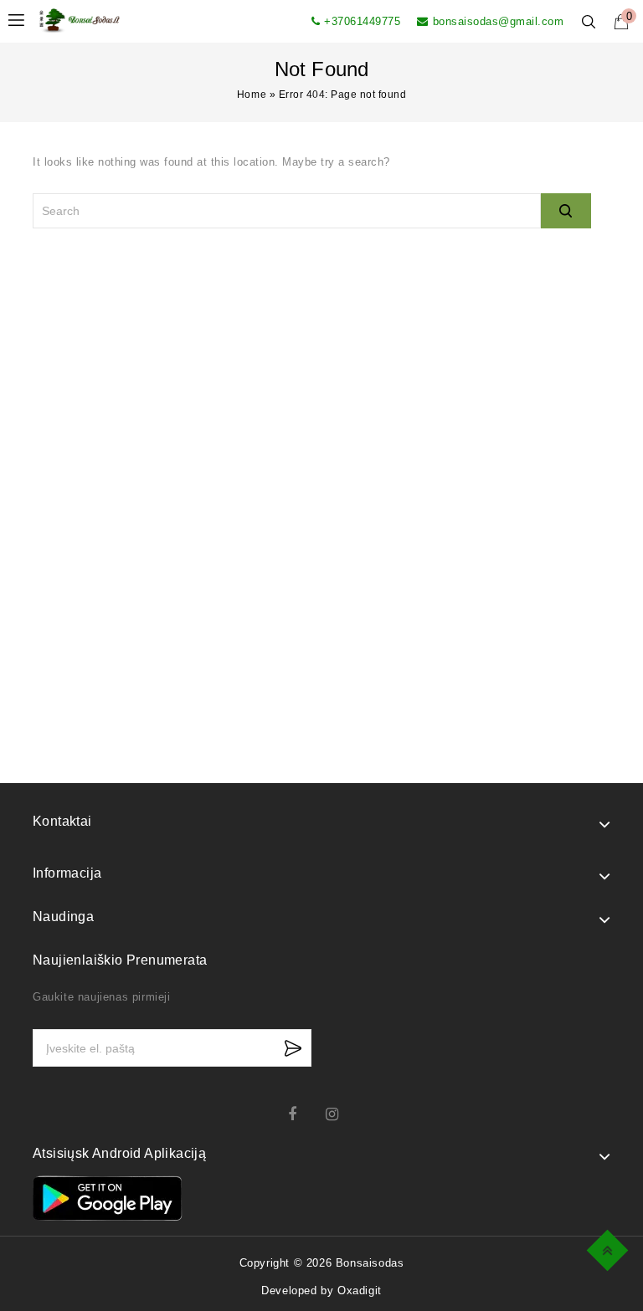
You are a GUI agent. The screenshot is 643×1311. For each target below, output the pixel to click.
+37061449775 (362, 21)
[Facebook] (302, 1114)
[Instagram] (340, 1114)
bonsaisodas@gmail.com (498, 21)
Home (251, 94)
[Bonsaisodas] (79, 19)
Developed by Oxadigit (321, 1290)
